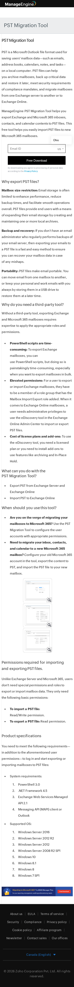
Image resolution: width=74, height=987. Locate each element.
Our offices (60, 938)
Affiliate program (49, 930)
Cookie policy (22, 930)
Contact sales (37, 938)
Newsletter (14, 938)
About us (16, 913)
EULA (31, 913)
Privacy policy (57, 922)
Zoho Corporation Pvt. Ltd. (35, 971)
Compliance (33, 922)
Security (13, 922)
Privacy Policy (31, 171)
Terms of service (52, 913)
